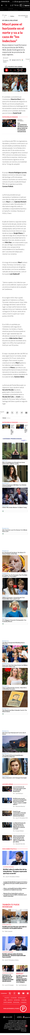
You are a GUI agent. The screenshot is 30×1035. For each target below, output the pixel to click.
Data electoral (13, 9)
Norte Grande (8, 1002)
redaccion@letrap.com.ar (20, 1028)
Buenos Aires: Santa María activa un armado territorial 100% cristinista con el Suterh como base (15, 895)
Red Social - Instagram (19, 993)
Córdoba (24, 1000)
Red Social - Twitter (10, 993)
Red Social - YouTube (23, 993)
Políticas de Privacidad (23, 1030)
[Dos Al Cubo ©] (7, 1017)
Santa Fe (10, 1000)
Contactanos (4, 993)
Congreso (23, 1002)
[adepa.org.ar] (19, 1017)
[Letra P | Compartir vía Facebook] (17, 412)
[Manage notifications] (26, 1026)
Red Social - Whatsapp (27, 993)
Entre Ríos (17, 1000)
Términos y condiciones (14, 1029)
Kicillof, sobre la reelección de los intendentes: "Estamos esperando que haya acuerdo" (15, 871)
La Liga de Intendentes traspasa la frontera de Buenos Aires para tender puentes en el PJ (15, 883)
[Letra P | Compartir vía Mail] (26, 412)
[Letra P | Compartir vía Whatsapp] (7, 412)
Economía (14, 997)
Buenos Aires (21, 997)
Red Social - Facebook (14, 993)
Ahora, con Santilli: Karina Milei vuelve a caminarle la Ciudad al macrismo (14, 889)
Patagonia (16, 1002)
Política (12, 16)
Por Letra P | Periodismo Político (5, 60)
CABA (4, 1000)
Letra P (5, 16)
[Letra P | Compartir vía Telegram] (21, 412)
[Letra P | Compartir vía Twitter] (12, 412)
